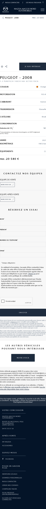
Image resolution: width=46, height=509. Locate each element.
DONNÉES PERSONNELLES (12, 478)
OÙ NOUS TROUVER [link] (33, 2)
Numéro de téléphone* (9, 240)
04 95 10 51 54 (7, 429)
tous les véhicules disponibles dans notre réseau (22, 388)
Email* (2, 250)
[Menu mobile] (42, 10)
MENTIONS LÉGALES (9, 474)
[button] (3, 18)
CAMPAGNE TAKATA (9, 489)
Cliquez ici (31, 274)
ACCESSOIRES (7, 446)
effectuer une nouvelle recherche (16, 387)
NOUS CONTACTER (12, 2)
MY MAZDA (6, 442)
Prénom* (3, 229)
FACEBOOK (9, 459)
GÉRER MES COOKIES (10, 485)
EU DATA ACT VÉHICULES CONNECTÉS (11, 499)
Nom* (2, 219)
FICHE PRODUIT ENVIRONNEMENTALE (10, 493)
